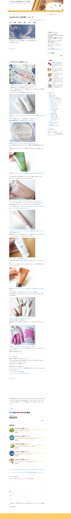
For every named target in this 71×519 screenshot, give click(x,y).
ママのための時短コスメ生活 (19, 1)
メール (10, 495)
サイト (10, 499)
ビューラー (50, 134)
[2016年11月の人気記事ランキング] (24, 22)
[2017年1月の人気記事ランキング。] (11, 430)
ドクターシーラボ (57, 133)
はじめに (50, 46)
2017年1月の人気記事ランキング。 (22, 428)
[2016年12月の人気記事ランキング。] (11, 437)
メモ (50, 121)
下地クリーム (53, 114)
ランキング (52, 133)
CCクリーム (53, 117)
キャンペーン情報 (52, 122)
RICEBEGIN (49, 133)
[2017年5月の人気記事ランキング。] (11, 453)
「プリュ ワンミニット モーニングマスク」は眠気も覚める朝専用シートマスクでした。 (27, 472)
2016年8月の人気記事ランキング (22, 444)
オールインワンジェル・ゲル (56, 100)
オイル (52, 106)
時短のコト (51, 95)
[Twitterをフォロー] (55, 1)
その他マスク (53, 109)
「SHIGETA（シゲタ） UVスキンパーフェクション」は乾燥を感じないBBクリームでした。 (27, 230)
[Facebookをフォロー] (57, 1)
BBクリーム (53, 115)
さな (43, 420)
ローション (53, 103)
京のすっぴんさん (54, 134)
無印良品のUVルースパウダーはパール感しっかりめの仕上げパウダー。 (23, 143)
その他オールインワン (55, 102)
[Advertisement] (17, 52)
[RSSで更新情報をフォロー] (60, 1)
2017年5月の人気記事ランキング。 (22, 451)
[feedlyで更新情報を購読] (59, 1)
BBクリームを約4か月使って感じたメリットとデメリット (20, 318)
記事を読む (17, 432)
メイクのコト (51, 113)
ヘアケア (52, 110)
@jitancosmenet (21, 371)
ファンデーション (54, 118)
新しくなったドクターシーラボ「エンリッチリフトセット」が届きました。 (57, 74)
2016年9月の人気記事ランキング (22, 459)
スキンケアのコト (52, 97)
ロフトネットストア (51, 135)
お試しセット (55, 135)
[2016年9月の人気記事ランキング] (11, 461)
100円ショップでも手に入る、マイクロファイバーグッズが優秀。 (22, 346)
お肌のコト (51, 96)
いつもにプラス (54, 105)
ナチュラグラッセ (60, 134)
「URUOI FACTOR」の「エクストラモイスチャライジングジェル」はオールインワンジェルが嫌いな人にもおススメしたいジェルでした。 (55, 80)
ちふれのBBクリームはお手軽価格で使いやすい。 (19, 258)
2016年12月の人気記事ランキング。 (22, 436)
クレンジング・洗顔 (55, 98)
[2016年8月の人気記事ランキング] (11, 445)
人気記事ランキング (53, 125)
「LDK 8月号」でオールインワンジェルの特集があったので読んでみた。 (23, 85)
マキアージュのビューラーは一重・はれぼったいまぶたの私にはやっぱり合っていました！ (28, 469)
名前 (10, 491)
